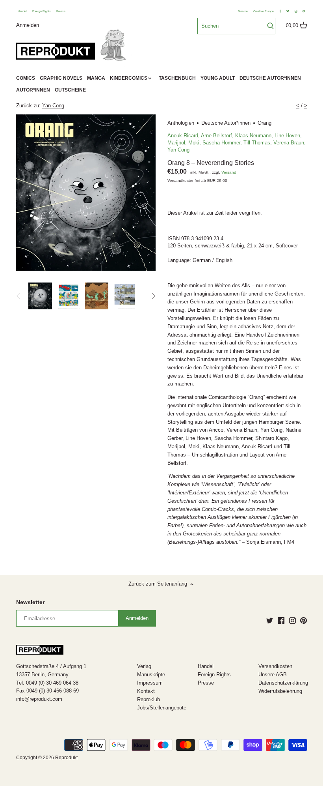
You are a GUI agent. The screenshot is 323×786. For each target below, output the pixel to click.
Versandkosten (275, 666)
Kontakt (146, 691)
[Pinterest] (303, 620)
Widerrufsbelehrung (280, 691)
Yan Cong (53, 106)
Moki (193, 143)
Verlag (144, 666)
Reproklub (148, 699)
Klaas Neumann (253, 135)
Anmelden (27, 25)
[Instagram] (292, 620)
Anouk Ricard (182, 135)
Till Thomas (256, 143)
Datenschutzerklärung (283, 683)
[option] (40, 296)
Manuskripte (151, 674)
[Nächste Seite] (153, 296)
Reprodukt (66, 757)
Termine (243, 11)
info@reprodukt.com (39, 699)
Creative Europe (263, 11)
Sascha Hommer (221, 143)
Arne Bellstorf (216, 135)
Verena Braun (288, 143)
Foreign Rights (41, 11)
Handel (22, 11)
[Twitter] (269, 620)
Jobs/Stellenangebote (161, 708)
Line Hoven (287, 135)
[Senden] (270, 26)
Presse (60, 11)
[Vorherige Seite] (18, 296)
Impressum (150, 683)
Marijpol (176, 143)
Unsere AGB (272, 674)
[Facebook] (281, 620)
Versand (228, 172)
